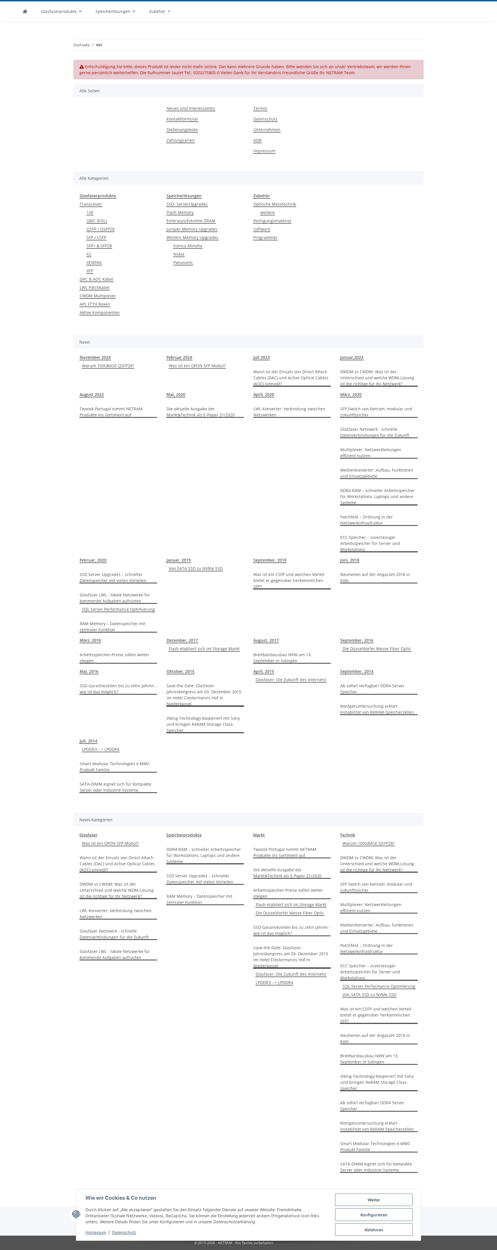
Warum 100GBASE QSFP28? (108, 365)
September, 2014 (356, 671)
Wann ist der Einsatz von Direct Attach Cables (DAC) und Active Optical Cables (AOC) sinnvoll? (290, 377)
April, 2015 (263, 671)
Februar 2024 (179, 357)
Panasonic (183, 262)
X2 (89, 254)
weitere (267, 212)
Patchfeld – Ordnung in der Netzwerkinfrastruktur (366, 520)
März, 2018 (90, 640)
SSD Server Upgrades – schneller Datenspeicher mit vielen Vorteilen (113, 577)
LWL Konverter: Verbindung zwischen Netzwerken (289, 412)
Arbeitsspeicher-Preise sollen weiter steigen (114, 657)
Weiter (374, 1199)
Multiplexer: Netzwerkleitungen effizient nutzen (370, 452)
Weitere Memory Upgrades (192, 237)
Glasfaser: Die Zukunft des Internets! (291, 679)
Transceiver (91, 204)
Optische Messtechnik (274, 204)
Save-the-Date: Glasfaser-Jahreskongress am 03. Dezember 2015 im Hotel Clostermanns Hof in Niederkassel (204, 695)
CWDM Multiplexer (98, 295)
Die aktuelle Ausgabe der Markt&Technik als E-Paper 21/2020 (201, 412)
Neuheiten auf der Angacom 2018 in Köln (375, 577)
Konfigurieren (373, 1214)
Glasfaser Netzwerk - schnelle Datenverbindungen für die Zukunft (374, 432)
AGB (257, 140)
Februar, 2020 (93, 560)
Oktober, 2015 (180, 671)
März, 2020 (351, 394)
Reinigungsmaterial (272, 220)
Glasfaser (88, 835)
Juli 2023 (261, 357)
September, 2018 (269, 560)
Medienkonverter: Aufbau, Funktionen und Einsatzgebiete (376, 473)
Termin (260, 108)
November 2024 (95, 357)
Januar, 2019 (179, 560)
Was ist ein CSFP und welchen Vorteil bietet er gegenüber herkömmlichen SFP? (288, 580)
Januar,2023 (351, 357)
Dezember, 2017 (182, 640)
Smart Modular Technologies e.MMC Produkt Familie (115, 766)
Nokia (178, 254)
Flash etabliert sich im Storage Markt (204, 648)
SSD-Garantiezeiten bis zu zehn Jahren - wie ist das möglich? (118, 688)
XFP (90, 270)
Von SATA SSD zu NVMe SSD (196, 568)
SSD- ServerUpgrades (187, 204)
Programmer (265, 237)
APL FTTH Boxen (95, 304)
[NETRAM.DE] (25, 11)
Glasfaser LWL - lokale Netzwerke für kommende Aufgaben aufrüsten (115, 598)
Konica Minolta (187, 245)
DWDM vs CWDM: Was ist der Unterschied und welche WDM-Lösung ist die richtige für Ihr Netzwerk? (377, 377)
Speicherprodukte (184, 835)
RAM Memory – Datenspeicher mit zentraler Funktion (113, 626)
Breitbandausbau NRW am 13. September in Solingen (282, 657)
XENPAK (94, 262)
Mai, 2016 (89, 671)
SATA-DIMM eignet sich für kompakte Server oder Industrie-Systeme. (115, 787)
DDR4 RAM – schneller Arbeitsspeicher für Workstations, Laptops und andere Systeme (377, 496)
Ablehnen (373, 1229)
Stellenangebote (182, 129)
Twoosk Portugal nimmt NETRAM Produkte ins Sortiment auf (111, 412)
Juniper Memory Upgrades (192, 229)
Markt (259, 835)
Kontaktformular (182, 119)
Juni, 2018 (349, 560)
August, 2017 (266, 640)
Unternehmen (266, 129)
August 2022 (92, 394)
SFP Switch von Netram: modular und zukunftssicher (376, 412)
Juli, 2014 (88, 741)
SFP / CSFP (96, 237)
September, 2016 (356, 640)
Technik (347, 835)
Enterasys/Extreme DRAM (191, 220)
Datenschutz (124, 1232)
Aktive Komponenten (100, 312)
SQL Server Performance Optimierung (118, 609)
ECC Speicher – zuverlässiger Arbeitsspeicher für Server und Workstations (370, 543)
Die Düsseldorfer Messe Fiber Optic (377, 648)
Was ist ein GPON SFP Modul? (197, 365)
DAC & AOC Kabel (96, 279)
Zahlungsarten (181, 140)
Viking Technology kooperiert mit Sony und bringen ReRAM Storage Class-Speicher (203, 724)
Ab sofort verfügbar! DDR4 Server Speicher (372, 688)
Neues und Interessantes (191, 108)
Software (261, 229)
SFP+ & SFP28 (99, 245)
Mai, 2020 (176, 394)
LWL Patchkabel (95, 287)
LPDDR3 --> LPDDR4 (100, 749)
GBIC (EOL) (97, 220)
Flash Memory (180, 212)
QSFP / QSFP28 (100, 229)
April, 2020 (263, 394)
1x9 (90, 212)
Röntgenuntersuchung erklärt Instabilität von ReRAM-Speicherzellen (377, 709)
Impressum (95, 1232)
